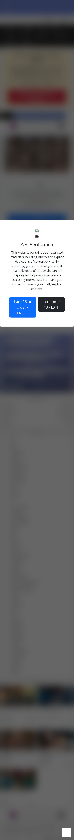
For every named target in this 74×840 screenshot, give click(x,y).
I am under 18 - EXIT (51, 304)
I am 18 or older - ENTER (23, 307)
